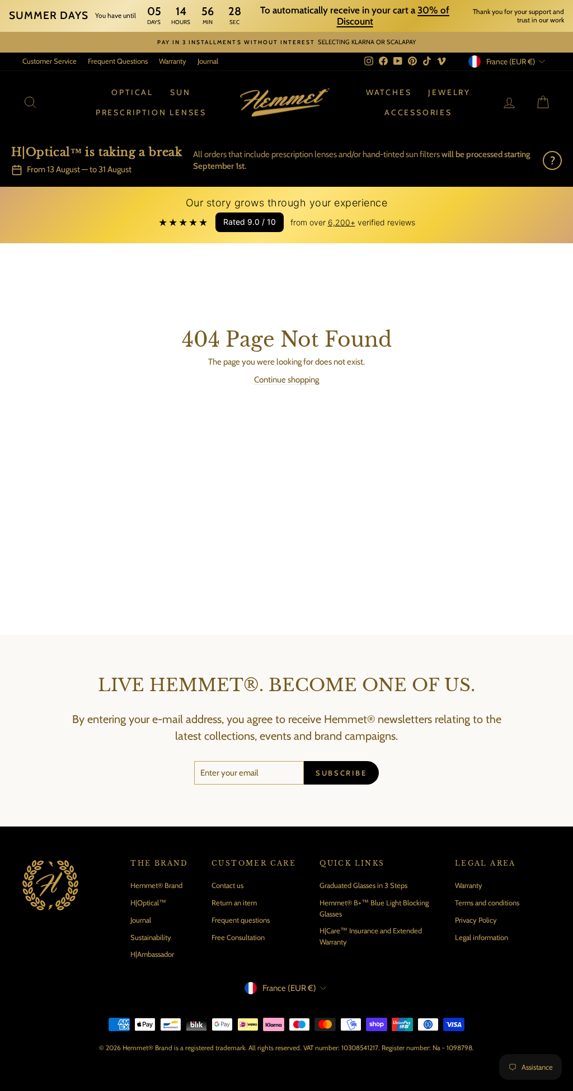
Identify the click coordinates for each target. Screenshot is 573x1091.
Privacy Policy (476, 919)
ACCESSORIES (418, 112)
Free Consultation (238, 937)
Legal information (481, 937)
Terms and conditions (487, 902)
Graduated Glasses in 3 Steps (363, 885)
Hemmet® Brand (156, 885)
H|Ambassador (152, 954)
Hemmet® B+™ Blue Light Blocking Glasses (374, 908)
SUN (180, 92)
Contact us (227, 885)
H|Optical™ (148, 902)
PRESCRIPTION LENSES (151, 112)
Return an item (234, 902)
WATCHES (389, 92)
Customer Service (49, 60)
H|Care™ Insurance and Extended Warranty (371, 936)
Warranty (172, 60)
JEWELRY (449, 92)
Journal (208, 60)
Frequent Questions (118, 60)
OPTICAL (132, 92)
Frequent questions (241, 919)
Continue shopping (286, 380)
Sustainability (150, 937)
